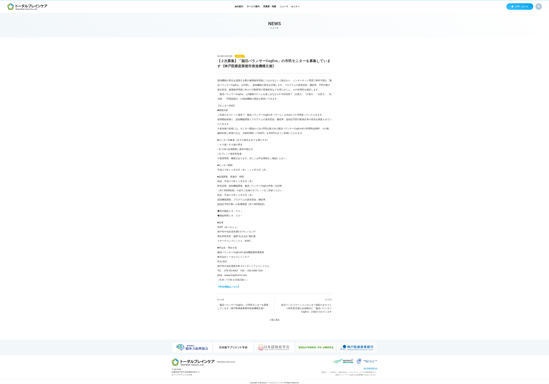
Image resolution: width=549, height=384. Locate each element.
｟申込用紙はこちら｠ (228, 286)
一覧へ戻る (274, 319)
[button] (538, 6)
